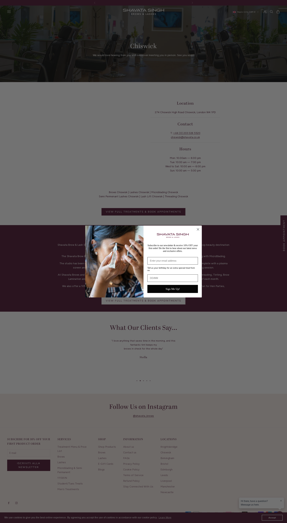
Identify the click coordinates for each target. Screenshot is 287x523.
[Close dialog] (198, 229)
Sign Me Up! (173, 288)
